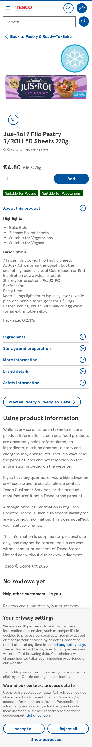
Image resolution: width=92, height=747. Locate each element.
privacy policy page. (70, 644)
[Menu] (8, 8)
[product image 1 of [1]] (46, 87)
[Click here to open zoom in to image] (13, 120)
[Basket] (82, 8)
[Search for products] (84, 21)
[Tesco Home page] (24, 8)
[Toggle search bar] (68, 8)
